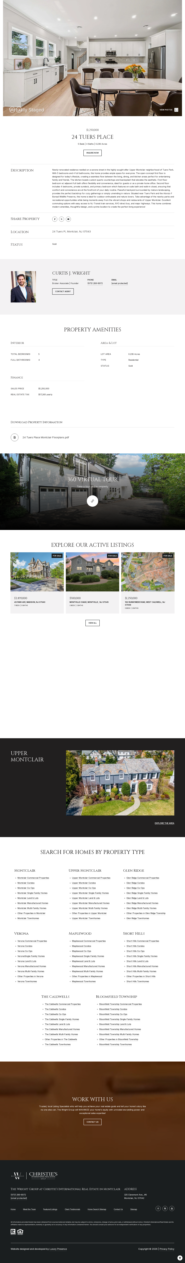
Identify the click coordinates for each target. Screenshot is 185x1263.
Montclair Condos (25, 883)
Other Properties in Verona (30, 976)
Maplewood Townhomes (84, 981)
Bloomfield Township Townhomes (115, 1044)
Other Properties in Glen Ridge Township (145, 913)
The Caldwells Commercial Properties (63, 1004)
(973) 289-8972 (95, 283)
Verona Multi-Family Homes (30, 971)
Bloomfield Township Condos (113, 1009)
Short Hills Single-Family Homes (141, 956)
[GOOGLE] (165, 1208)
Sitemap (133, 1209)
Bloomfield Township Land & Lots (115, 1024)
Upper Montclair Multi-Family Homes (90, 908)
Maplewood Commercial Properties (89, 941)
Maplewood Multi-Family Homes (87, 971)
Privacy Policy (166, 1249)
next (19, 110)
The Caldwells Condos (55, 1009)
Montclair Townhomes (28, 918)
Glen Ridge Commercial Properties (142, 878)
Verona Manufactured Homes (31, 966)
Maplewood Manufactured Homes (88, 966)
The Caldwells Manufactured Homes (62, 1029)
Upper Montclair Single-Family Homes (90, 893)
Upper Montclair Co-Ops (84, 888)
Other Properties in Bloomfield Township (118, 1039)
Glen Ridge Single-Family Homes (142, 893)
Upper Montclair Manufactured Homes (90, 903)
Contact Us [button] (93, 1122)
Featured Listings (50, 1209)
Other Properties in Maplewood (87, 976)
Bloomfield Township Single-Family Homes (119, 1019)
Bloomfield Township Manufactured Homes (120, 1029)
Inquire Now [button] (92, 153)
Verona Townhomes (27, 981)
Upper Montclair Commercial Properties (91, 878)
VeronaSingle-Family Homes (31, 956)
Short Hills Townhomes (137, 981)
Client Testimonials (72, 1209)
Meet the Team (29, 1209)
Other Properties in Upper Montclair (89, 913)
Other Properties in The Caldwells (61, 1039)
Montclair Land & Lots (27, 898)
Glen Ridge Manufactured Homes (142, 903)
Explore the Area (164, 823)
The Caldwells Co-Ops (55, 1014)
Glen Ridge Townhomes (137, 918)
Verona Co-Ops (24, 951)
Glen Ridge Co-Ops (135, 888)
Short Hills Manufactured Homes (142, 966)
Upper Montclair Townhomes (86, 918)
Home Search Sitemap (97, 1209)
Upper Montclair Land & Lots (86, 898)
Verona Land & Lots (26, 961)
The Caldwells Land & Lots (57, 1024)
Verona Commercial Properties (32, 941)
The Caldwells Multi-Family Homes (61, 1034)
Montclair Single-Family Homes (32, 893)
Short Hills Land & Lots (137, 961)
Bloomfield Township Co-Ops (113, 1014)
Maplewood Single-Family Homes (88, 956)
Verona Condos (24, 946)
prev (12, 110)
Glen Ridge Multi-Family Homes (141, 908)
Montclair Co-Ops (25, 888)
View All (92, 623)
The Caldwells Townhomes (58, 1044)
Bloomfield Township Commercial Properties (120, 1004)
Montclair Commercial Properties (33, 878)
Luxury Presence (58, 1249)
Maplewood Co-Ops (81, 951)
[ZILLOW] (171, 1208)
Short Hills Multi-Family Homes (141, 971)
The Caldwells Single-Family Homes (62, 1019)
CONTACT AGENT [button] (63, 291)
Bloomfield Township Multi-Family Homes (119, 1034)
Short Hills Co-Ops (135, 951)
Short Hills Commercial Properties (142, 941)
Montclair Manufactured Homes (32, 903)
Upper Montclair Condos (84, 883)
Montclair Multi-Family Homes (31, 908)
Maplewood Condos (81, 946)
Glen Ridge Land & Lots (137, 898)
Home (13, 1209)
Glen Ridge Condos (135, 883)
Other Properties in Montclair (31, 913)
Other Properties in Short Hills (140, 976)
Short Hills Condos (135, 946)
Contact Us (118, 1209)
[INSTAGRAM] (158, 1208)
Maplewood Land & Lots (83, 961)
